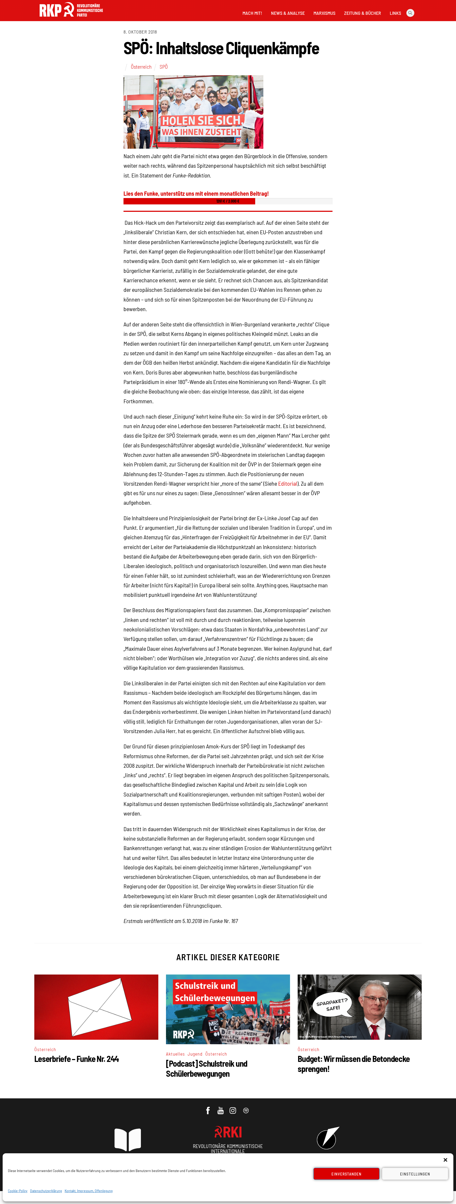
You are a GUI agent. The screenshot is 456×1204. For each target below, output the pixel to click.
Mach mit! (252, 13)
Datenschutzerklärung (46, 1190)
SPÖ (164, 66)
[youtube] (221, 1108)
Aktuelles (175, 1054)
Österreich (141, 66)
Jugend (195, 1054)
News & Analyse (288, 13)
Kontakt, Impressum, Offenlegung (89, 1190)
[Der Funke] (71, 18)
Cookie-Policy (17, 1190)
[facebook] (208, 1108)
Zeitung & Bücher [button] (362, 13)
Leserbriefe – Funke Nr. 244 (76, 1058)
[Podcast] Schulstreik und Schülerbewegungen (206, 1068)
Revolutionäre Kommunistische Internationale (228, 1148)
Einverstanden (346, 1174)
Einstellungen (415, 1174)
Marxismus (324, 13)
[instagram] (233, 1108)
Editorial (287, 483)
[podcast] (246, 1108)
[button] (445, 1160)
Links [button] (395, 13)
